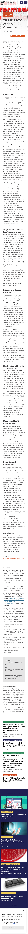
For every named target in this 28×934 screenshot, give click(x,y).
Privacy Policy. (13, 923)
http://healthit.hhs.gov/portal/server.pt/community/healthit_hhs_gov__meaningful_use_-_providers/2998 (14, 600)
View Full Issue (14, 905)
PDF (17, 35)
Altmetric (22, 35)
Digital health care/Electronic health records (13, 558)
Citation (13, 35)
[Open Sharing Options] (26, 932)
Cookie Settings (13, 928)
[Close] (24, 911)
